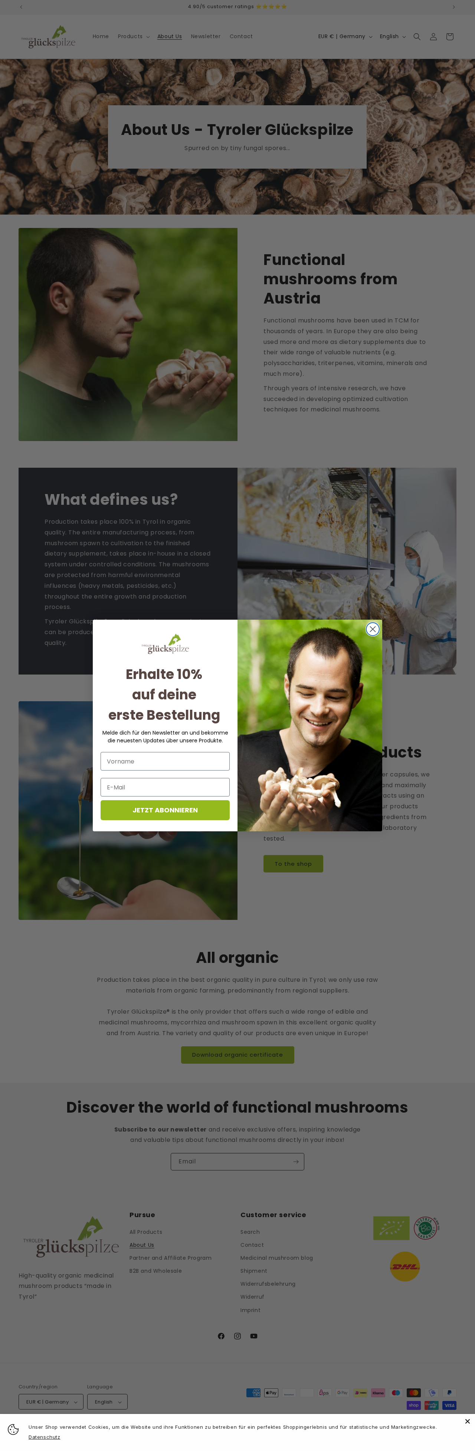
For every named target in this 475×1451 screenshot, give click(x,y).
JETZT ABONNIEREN (165, 810)
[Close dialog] (372, 629)
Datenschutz (44, 1437)
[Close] (467, 1421)
